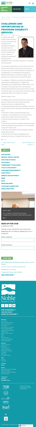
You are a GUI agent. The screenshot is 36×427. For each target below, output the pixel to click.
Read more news (7, 275)
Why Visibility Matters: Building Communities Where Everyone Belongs (17, 263)
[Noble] (7, 3)
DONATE (27, 9)
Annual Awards (5, 373)
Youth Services (5, 347)
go (4, 218)
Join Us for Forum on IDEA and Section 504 (13, 267)
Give (2, 357)
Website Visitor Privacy (10, 176)
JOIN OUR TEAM (17, 9)
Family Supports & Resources (5, 345)
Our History (5, 154)
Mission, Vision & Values (10, 157)
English (23, 425)
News (8, 17)
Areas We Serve (7, 183)
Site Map (3, 378)
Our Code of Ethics (8, 160)
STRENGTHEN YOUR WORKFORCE (4, 9)
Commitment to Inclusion (11, 165)
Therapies (3, 352)
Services (3, 343)
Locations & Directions (10, 186)
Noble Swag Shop (7, 189)
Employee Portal (5, 380)
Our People (5, 162)
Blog (3, 181)
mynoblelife (17, 35)
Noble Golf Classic (6, 370)
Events (3, 367)
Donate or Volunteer (9, 314)
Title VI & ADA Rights (8, 168)
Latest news (7, 258)
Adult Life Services (6, 349)
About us (6, 150)
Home (3, 17)
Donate (3, 359)
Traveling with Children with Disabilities (11, 272)
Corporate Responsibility (11, 170)
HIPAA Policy (6, 173)
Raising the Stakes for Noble (8, 372)
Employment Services (6, 351)
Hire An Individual (8, 310)
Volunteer (3, 361)
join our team (6, 312)
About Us (3, 319)
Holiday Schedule (5, 355)
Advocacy (3, 354)
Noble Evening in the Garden (8, 369)
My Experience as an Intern (8, 269)
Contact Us (4, 377)
